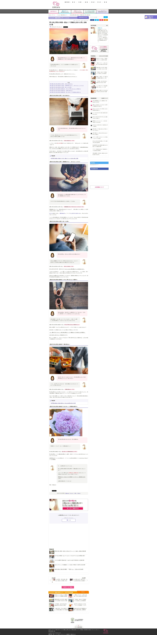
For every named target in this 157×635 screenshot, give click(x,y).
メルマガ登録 (63, 629)
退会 (54, 631)
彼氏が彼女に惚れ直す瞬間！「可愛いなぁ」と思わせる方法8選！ (69, 569)
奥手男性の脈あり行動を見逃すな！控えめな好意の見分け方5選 (63, 403)
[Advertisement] (68, 535)
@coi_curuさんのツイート (94, 164)
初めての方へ (58, 629)
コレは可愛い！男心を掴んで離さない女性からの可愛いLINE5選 (59, 581)
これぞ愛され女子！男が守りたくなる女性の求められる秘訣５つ (77, 581)
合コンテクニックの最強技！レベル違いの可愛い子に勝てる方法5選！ (70, 564)
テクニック (71, 493)
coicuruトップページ (51, 629)
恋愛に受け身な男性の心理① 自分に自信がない (62, 83)
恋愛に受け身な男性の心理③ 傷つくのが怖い (61, 87)
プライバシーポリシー (95, 629)
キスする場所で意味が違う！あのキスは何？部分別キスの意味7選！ (70, 560)
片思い (75, 493)
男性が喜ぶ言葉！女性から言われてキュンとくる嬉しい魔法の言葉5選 (70, 551)
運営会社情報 (50, 631)
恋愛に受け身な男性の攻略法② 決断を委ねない (62, 90)
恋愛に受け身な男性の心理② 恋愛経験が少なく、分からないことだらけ (67, 85)
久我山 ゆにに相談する (150, 17)
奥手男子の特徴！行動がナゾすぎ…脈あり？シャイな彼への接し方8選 (64, 158)
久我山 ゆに (67, 493)
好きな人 (79, 493)
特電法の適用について (75, 629)
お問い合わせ (68, 629)
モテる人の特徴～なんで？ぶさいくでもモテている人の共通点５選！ (70, 555)
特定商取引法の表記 (87, 629)
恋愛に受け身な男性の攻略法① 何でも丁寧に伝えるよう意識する (66, 88)
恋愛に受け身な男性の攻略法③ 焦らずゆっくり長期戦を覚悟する (66, 92)
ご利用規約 (81, 629)
